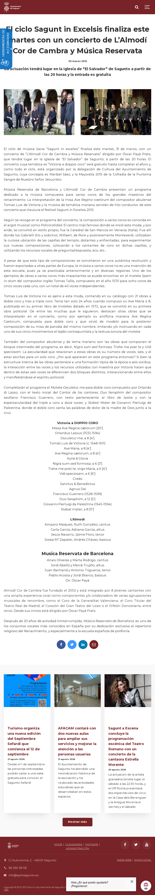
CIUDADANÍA (73, 844)
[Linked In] (83, 644)
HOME (58, 844)
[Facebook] (61, 644)
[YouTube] (146, 844)
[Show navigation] (147, 7)
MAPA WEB (124, 859)
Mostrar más (77, 821)
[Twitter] (72, 644)
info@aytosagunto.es (24, 875)
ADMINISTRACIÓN (77, 848)
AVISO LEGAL (142, 859)
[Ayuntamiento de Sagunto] (12, 7)
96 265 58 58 (18, 868)
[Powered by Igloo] (6, 890)
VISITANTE (91, 844)
